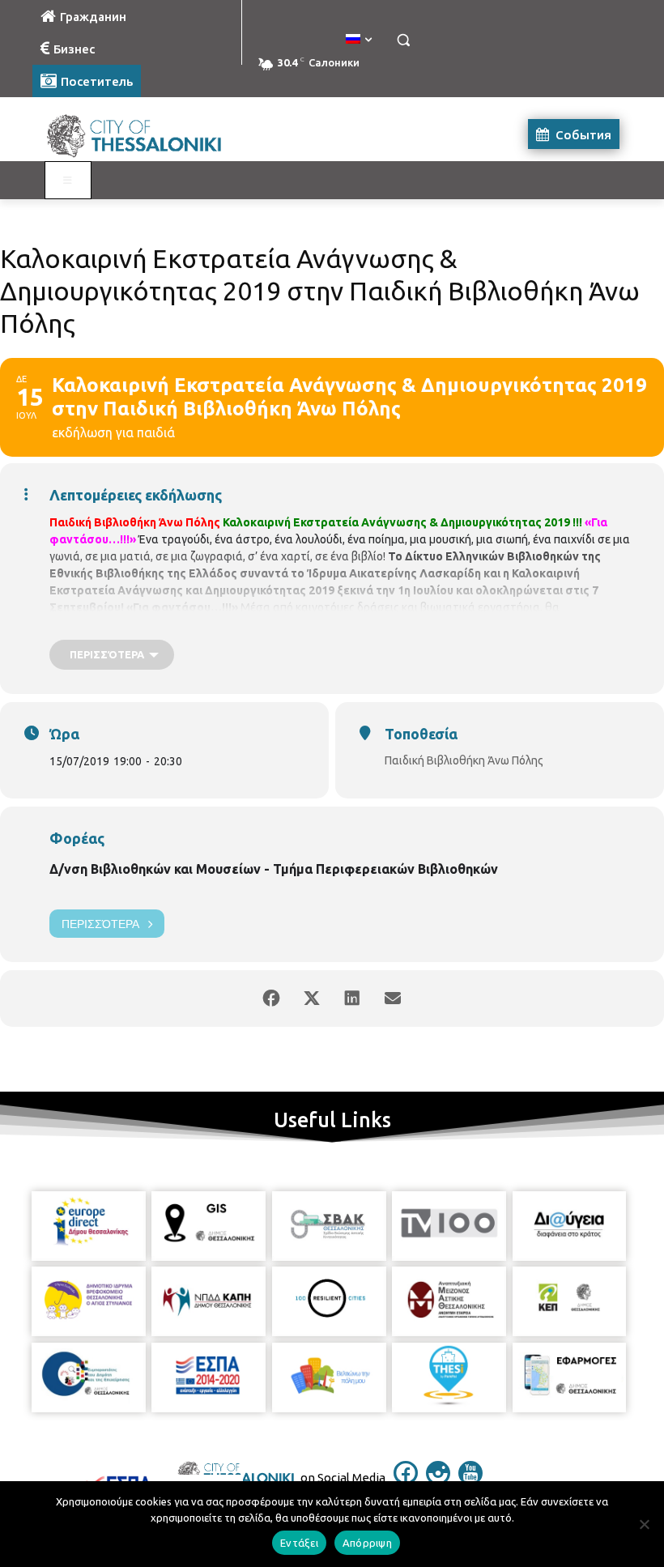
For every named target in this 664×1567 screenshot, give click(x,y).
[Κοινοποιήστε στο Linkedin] (352, 998)
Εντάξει (299, 1542)
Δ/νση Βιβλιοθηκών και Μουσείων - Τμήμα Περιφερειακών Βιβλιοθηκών (273, 869)
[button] (403, 40)
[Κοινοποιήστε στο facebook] (271, 998)
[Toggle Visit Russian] (68, 180)
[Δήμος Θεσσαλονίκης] (142, 134)
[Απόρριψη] (644, 1524)
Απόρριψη (367, 1542)
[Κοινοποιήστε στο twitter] (312, 998)
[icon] (405, 1480)
